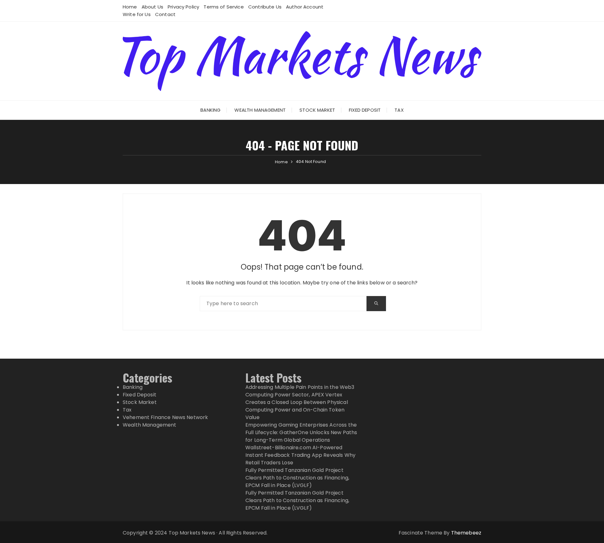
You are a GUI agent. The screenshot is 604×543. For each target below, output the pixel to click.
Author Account (304, 6)
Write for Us (137, 14)
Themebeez (466, 532)
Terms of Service (223, 6)
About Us (152, 6)
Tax (398, 110)
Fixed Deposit (365, 110)
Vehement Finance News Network (165, 417)
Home (130, 6)
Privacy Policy (183, 6)
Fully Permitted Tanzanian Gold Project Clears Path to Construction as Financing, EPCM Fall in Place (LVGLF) (297, 478)
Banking (210, 110)
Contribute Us (265, 6)
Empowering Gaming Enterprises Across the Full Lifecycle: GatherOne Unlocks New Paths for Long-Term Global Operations (301, 432)
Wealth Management (260, 110)
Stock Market (317, 110)
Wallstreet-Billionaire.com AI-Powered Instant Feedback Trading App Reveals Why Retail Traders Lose (300, 455)
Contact (165, 14)
